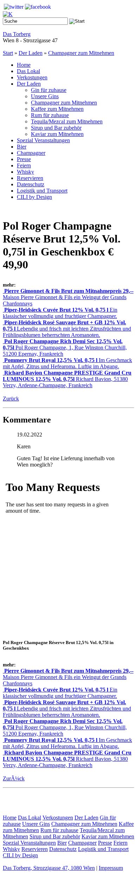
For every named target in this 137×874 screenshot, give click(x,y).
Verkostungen (32, 77)
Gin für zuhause (48, 90)
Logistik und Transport (42, 191)
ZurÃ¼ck (14, 778)
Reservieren (30, 178)
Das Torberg (17, 34)
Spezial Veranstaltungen (43, 140)
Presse (24, 159)
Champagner (31, 153)
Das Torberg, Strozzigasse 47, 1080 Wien (49, 868)
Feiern (24, 165)
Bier (21, 147)
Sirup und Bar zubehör (56, 128)
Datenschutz (30, 184)
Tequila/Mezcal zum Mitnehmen (67, 121)
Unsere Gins (45, 96)
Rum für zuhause (50, 115)
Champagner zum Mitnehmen (81, 53)
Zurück (11, 399)
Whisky (25, 172)
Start (8, 53)
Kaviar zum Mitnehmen (57, 134)
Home (24, 65)
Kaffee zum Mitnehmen (57, 109)
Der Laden (31, 53)
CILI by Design (34, 197)
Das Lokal (28, 71)
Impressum (111, 868)
